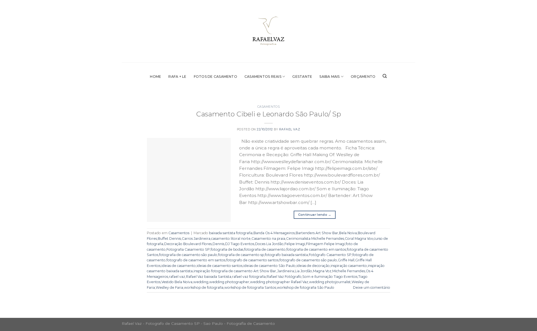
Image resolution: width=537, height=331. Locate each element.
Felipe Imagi (294, 244)
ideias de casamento (178, 266)
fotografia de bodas (227, 249)
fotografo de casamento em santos (195, 260)
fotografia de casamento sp (241, 255)
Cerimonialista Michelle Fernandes (315, 238)
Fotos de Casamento (215, 76)
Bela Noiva (348, 233)
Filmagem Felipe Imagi (325, 244)
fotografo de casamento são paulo (308, 260)
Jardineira (285, 271)
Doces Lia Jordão (269, 244)
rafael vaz (177, 276)
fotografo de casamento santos (252, 260)
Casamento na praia (268, 238)
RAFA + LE (177, 76)
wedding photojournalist (330, 282)
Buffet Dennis (169, 238)
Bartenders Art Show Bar (317, 233)
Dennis (218, 244)
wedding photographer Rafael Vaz (279, 282)
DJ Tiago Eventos (239, 244)
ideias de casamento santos (219, 266)
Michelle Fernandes (348, 271)
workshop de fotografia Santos (250, 287)
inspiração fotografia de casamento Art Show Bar (235, 271)
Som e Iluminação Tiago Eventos (329, 276)
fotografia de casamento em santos (316, 249)
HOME (155, 76)
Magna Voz (322, 271)
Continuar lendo (314, 215)
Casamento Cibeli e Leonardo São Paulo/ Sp (268, 114)
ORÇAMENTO (363, 76)
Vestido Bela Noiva (176, 282)
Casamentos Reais (262, 76)
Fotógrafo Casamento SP (330, 255)
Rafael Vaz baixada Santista (208, 276)
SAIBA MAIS (329, 76)
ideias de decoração (313, 266)
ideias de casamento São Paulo (269, 266)
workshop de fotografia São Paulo (305, 287)
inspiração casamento (349, 266)
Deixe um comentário (371, 287)
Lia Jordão (303, 271)
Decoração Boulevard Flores (188, 244)
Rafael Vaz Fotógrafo (284, 276)
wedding (200, 282)
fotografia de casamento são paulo (188, 255)
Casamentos (268, 107)
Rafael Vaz (289, 129)
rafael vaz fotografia (249, 276)
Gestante (302, 76)
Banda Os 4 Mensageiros (274, 233)
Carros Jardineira (196, 238)
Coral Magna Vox (359, 238)
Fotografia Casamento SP (188, 249)
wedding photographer (229, 282)
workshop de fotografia (203, 287)
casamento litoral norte (231, 238)
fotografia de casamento (265, 249)
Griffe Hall (346, 260)
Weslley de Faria (169, 287)
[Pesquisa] (385, 76)
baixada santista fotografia (231, 233)
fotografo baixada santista (286, 255)
